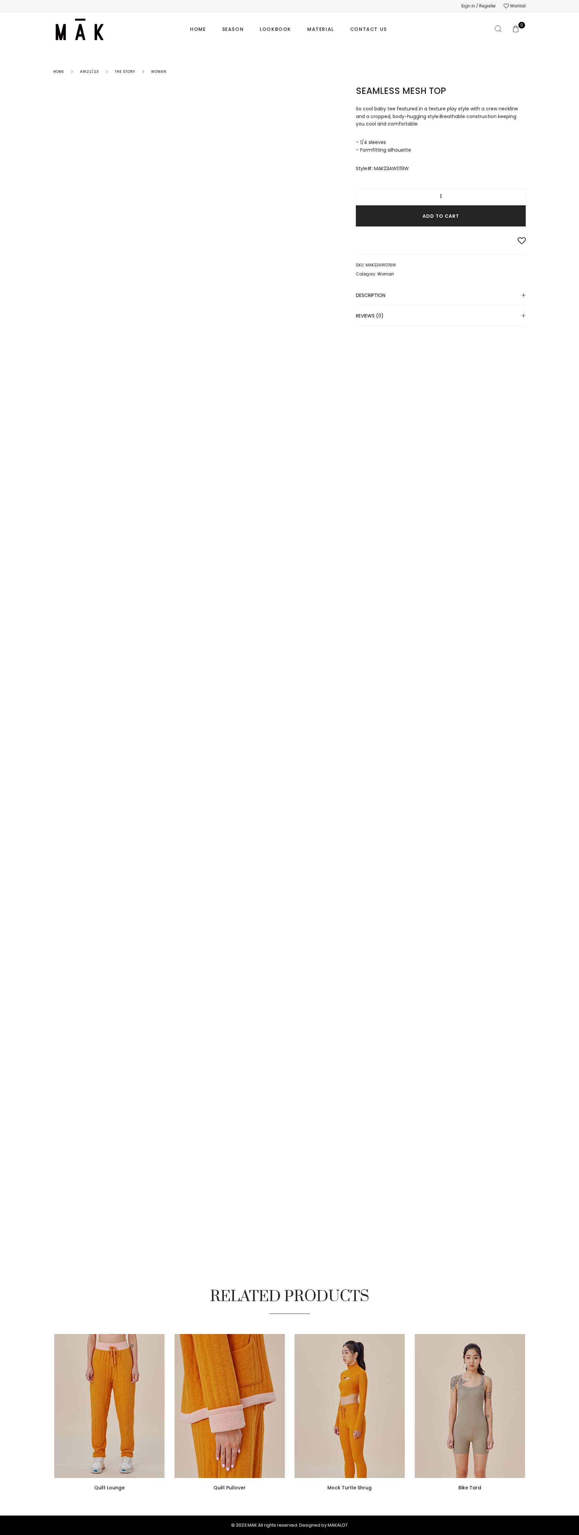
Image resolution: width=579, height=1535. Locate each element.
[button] (163, 1432)
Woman (159, 71)
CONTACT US (368, 29)
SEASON (233, 29)
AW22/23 (89, 71)
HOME (198, 29)
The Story (125, 71)
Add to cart (441, 216)
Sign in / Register (478, 6)
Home (58, 71)
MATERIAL (320, 29)
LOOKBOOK (275, 29)
